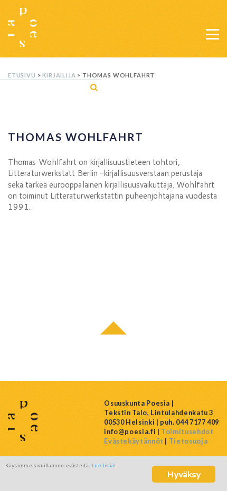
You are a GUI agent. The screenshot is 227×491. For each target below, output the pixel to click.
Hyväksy (184, 474)
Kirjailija (58, 75)
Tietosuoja (188, 441)
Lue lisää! (104, 465)
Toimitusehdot (187, 431)
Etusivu (22, 75)
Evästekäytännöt (134, 441)
